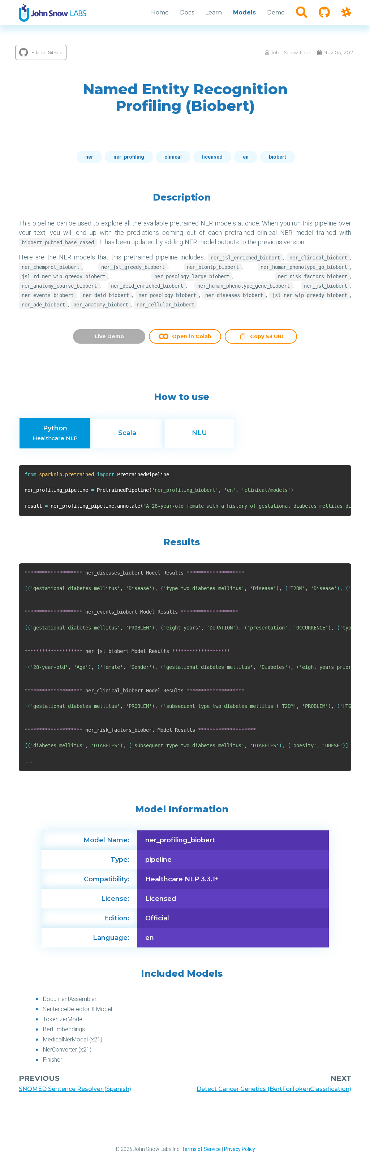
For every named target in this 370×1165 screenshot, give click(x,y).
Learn (213, 12)
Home (160, 12)
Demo (276, 12)
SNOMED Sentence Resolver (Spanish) (75, 1089)
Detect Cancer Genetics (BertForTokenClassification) (274, 1089)
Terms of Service (201, 1149)
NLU (199, 433)
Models (244, 12)
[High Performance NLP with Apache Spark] (52, 13)
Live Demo (109, 336)
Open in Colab (191, 336)
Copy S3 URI (266, 337)
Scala (127, 433)
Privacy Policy (239, 1149)
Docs (187, 12)
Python (55, 433)
